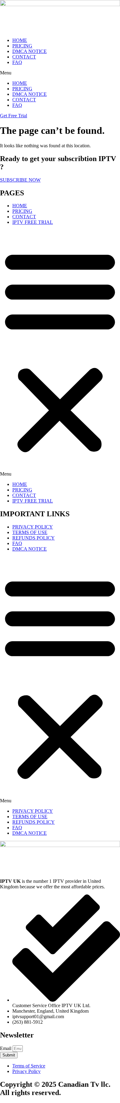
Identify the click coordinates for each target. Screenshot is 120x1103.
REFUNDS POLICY (33, 537)
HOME (19, 40)
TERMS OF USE (29, 532)
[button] (60, 73)
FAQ (17, 62)
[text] (60, 884)
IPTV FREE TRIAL (32, 222)
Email (6, 1048)
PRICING (22, 45)
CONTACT (24, 56)
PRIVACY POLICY (32, 526)
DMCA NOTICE (29, 51)
